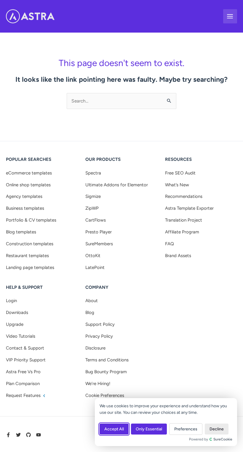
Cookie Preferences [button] (104, 395)
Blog (89, 312)
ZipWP (92, 208)
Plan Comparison (23, 383)
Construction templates (29, 243)
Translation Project (183, 220)
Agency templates (24, 196)
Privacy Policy (99, 336)
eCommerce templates (29, 173)
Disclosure (95, 348)
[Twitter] (18, 434)
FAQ (169, 243)
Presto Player (98, 232)
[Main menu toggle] (230, 16)
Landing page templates (30, 267)
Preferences (185, 429)
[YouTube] (38, 434)
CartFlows (95, 220)
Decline (217, 429)
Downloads (17, 312)
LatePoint (95, 267)
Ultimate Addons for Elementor (116, 184)
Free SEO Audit (180, 173)
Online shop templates (28, 184)
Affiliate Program (182, 232)
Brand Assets (178, 255)
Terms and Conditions (107, 360)
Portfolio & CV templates (31, 220)
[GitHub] (28, 434)
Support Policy (100, 324)
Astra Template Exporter (189, 208)
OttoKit (92, 255)
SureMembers (99, 243)
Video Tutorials (20, 336)
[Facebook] (8, 434)
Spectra (93, 173)
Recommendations (183, 196)
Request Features (24, 395)
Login (11, 300)
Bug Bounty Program (106, 371)
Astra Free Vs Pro (23, 371)
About (91, 300)
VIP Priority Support (26, 360)
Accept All (114, 429)
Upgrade (14, 324)
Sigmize (93, 196)
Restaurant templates (27, 255)
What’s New (177, 184)
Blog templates (21, 232)
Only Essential (149, 429)
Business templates (25, 208)
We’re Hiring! (97, 383)
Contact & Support (25, 348)
